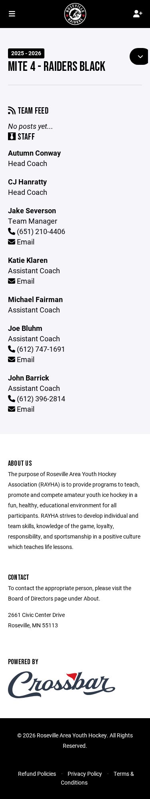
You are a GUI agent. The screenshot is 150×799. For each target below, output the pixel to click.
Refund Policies (37, 773)
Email (24, 241)
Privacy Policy (85, 773)
